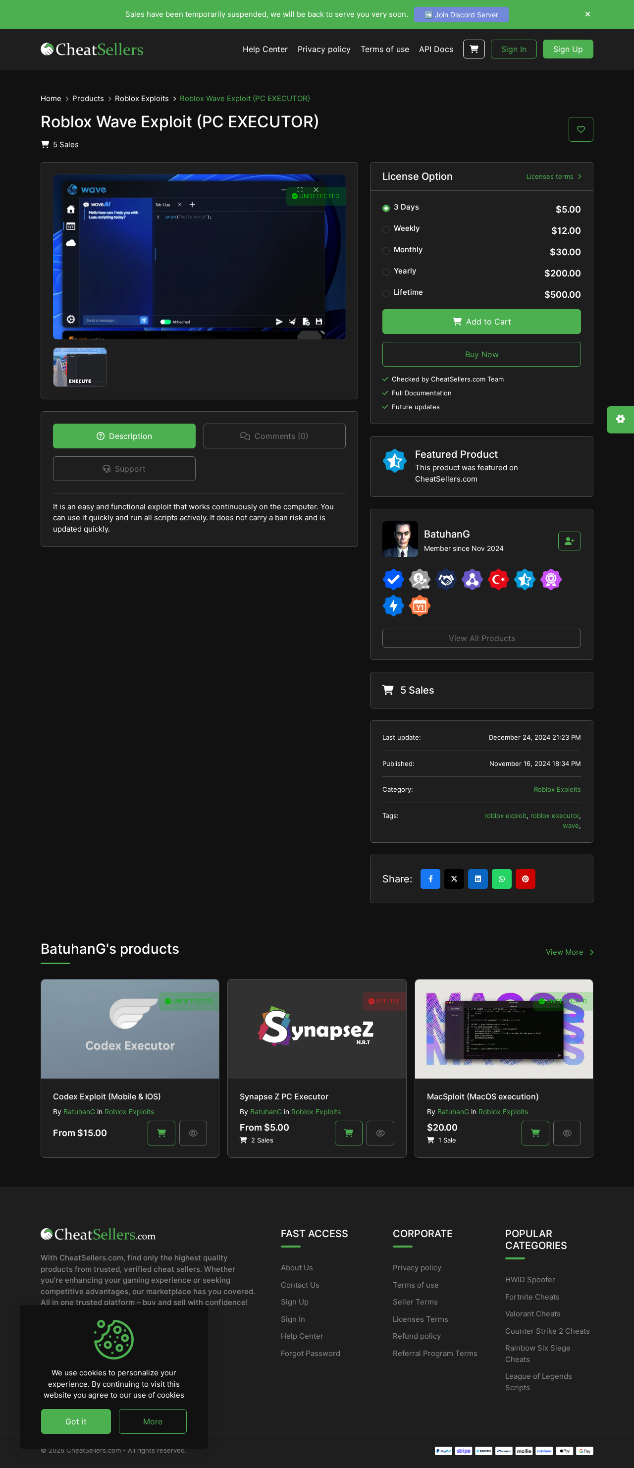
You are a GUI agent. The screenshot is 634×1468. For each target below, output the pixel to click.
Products (88, 98)
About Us (297, 1267)
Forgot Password (310, 1353)
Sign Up (568, 49)
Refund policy (417, 1336)
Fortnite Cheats (532, 1297)
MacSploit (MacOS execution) (483, 1096)
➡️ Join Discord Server (461, 14)
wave (571, 825)
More (152, 1421)
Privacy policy (417, 1267)
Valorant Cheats (533, 1313)
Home (51, 98)
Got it (76, 1421)
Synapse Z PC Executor (284, 1096)
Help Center (302, 1336)
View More (565, 952)
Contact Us (300, 1285)
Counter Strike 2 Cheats (547, 1331)
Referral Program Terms (435, 1353)
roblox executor (554, 815)
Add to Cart (487, 321)
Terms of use (416, 1285)
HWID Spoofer (530, 1279)
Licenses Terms (420, 1319)
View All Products (482, 638)
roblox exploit (505, 815)
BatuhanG (79, 1111)
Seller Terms (415, 1301)
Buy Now (482, 354)
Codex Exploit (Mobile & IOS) (107, 1096)
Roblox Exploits (142, 98)
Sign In (514, 49)
